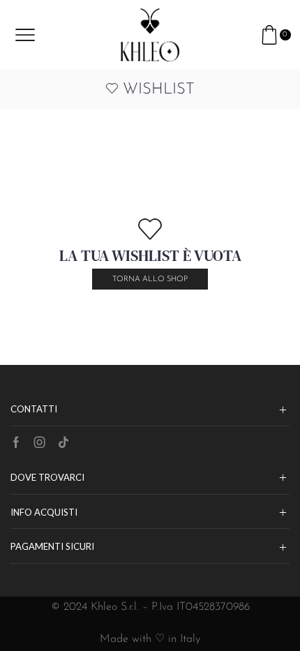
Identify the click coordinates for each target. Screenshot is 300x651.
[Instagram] (39, 442)
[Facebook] (16, 442)
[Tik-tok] (63, 442)
